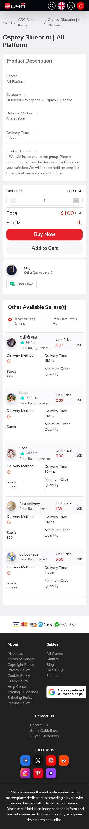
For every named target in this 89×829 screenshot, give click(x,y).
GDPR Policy (18, 681)
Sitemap (53, 676)
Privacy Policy (19, 670)
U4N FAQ (54, 670)
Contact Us (39, 725)
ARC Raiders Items (28, 22)
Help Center (17, 687)
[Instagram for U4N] (25, 773)
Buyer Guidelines (44, 736)
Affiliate (52, 659)
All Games (54, 653)
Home (8, 22)
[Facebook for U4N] (25, 760)
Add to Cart (44, 248)
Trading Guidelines (23, 692)
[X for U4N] (38, 760)
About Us (15, 653)
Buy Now (44, 234)
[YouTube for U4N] (51, 760)
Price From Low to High (65, 321)
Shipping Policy (20, 698)
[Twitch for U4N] (51, 773)
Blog (50, 665)
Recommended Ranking (24, 321)
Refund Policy (19, 703)
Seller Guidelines (44, 731)
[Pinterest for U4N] (38, 773)
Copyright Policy (21, 665)
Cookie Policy (19, 676)
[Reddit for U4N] (64, 760)
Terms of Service (21, 659)
